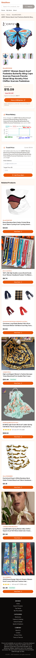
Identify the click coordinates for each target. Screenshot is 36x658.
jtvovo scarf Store (7, 271)
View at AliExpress (17, 100)
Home (3, 14)
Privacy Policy (18, 635)
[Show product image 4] (24, 56)
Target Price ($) (7, 167)
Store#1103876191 (7, 220)
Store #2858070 (7, 577)
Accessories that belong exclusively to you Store (15, 321)
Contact (18, 632)
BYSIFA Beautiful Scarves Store (10, 422)
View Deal (17, 231)
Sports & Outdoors (18, 624)
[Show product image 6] (5, 62)
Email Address (7, 160)
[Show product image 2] (11, 56)
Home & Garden (18, 621)
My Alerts (9, 10)
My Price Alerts (18, 610)
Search (30, 6)
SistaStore (5, 2)
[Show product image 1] (5, 56)
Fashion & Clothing (18, 619)
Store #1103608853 (8, 476)
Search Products (18, 606)
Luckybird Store (7, 372)
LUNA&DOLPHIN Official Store (10, 526)
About (15, 10)
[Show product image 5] (30, 56)
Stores (3, 10)
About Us (18, 630)
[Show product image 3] (18, 56)
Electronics (18, 617)
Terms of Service (18, 637)
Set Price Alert (19, 175)
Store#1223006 (16, 14)
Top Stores (18, 608)
